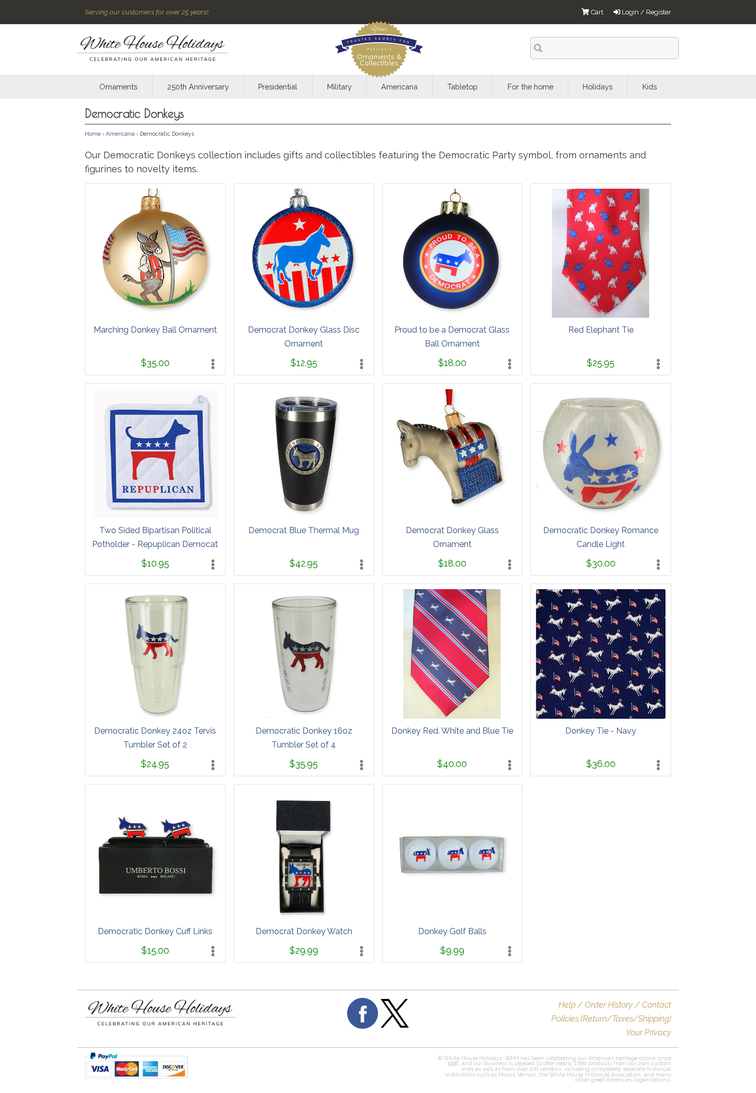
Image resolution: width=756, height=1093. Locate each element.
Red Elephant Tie (601, 330)
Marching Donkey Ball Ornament (155, 330)
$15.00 (155, 950)
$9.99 (452, 950)
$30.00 (601, 563)
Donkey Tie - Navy (600, 731)
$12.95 (304, 362)
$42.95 (304, 563)
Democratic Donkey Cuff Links (155, 931)
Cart (596, 12)
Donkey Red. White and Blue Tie (452, 731)
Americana (120, 134)
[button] (361, 1070)
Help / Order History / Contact (615, 1005)
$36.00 (601, 763)
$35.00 (155, 362)
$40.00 (452, 763)
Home (93, 134)
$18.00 (452, 362)
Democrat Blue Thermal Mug (303, 530)
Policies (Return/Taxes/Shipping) (611, 1019)
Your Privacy (648, 1032)
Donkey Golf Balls (452, 931)
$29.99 (304, 950)
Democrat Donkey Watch (304, 931)
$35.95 (304, 763)
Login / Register (645, 12)
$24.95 (155, 763)
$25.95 (601, 362)
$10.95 (155, 563)
